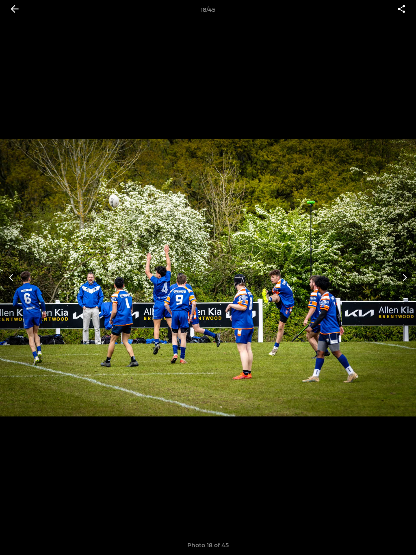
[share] (401, 9)
